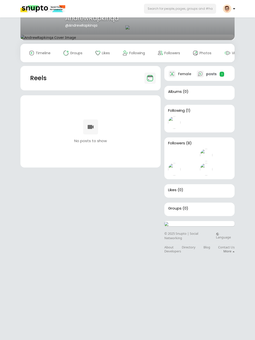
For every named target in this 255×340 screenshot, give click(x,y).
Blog (206, 247)
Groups (175, 208)
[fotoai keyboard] (174, 155)
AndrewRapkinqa (92, 18)
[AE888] (190, 169)
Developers (172, 251)
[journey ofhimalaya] (206, 169)
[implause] (206, 155)
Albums (175, 92)
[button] (180, 9)
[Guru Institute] (222, 169)
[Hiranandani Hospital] (174, 169)
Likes (172, 190)
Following (176, 111)
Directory (188, 247)
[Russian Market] (190, 155)
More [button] (227, 251)
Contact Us (226, 247)
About (169, 247)
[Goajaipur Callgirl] (222, 155)
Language (223, 237)
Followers (176, 143)
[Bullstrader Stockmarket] (174, 122)
